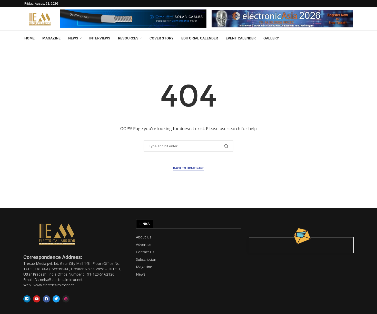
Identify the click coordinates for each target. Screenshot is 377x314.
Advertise (143, 244)
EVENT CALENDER (241, 38)
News (140, 274)
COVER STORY (162, 38)
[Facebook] (46, 298)
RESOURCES (128, 38)
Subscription (146, 259)
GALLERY (271, 38)
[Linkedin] (27, 298)
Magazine (144, 267)
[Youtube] (36, 298)
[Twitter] (56, 298)
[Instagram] (66, 298)
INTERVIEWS (99, 38)
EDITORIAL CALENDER (199, 38)
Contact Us (145, 252)
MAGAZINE (51, 38)
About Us (143, 237)
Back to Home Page (188, 168)
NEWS (73, 38)
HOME (29, 38)
